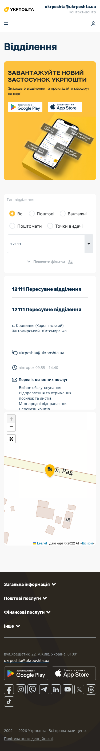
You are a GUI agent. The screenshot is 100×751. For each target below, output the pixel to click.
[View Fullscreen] (11, 439)
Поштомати (29, 226)
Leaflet (41, 543)
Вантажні (77, 213)
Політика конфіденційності (28, 738)
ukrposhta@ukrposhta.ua (41, 352)
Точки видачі (69, 226)
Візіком (87, 543)
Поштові (45, 213)
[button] (50, 471)
